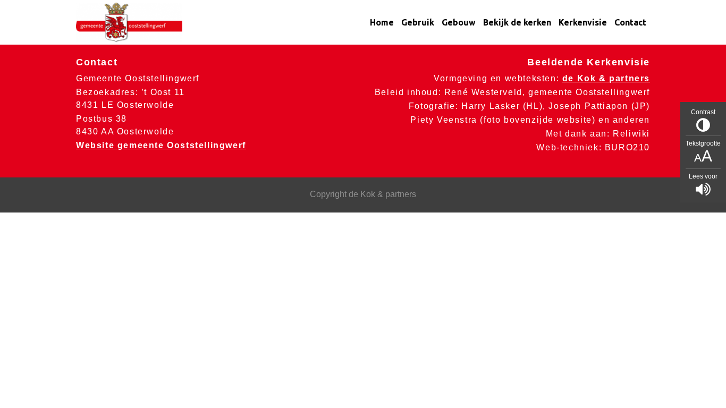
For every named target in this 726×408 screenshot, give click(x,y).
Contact (630, 22)
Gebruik (417, 22)
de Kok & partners (606, 78)
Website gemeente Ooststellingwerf (161, 145)
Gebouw (459, 22)
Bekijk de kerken (517, 22)
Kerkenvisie (583, 22)
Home (382, 22)
